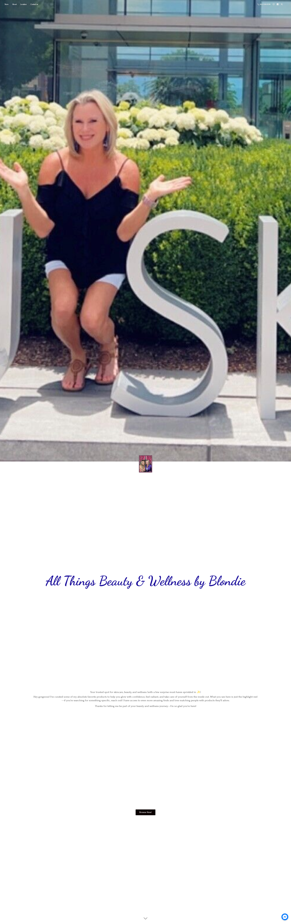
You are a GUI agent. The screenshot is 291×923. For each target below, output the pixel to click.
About (14, 4)
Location (23, 4)
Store (6, 4)
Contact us (34, 4)
